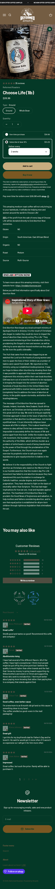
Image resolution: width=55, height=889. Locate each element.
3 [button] (28, 779)
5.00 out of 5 (34, 551)
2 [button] (24, 779)
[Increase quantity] (18, 124)
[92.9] (19, 597)
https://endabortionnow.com (28, 285)
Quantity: (7, 118)
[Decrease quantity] (6, 124)
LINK (24, 865)
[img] (9, 620)
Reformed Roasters (11, 87)
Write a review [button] (27, 580)
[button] (9, 83)
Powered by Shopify (31, 881)
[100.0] (33, 597)
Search (6, 851)
